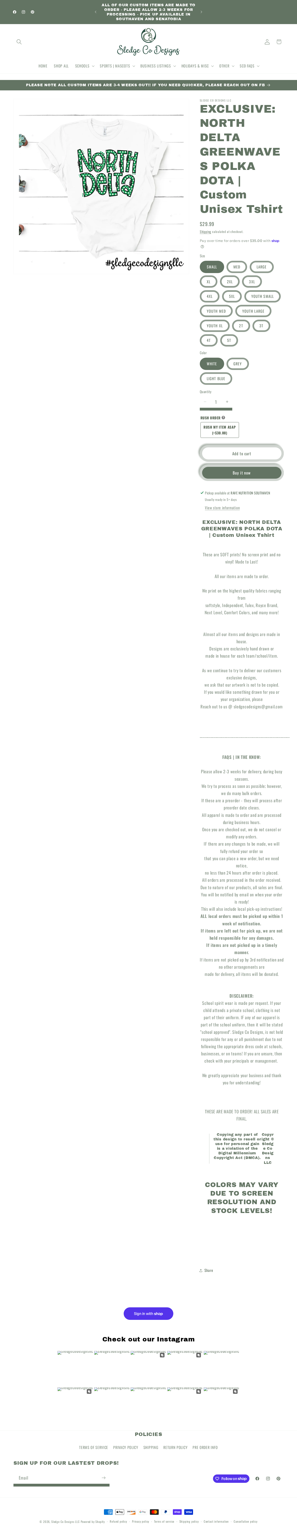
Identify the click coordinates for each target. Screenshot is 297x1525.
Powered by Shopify (93, 1521)
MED (236, 267)
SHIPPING (150, 1447)
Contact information (216, 1521)
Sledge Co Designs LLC (65, 1521)
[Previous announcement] (95, 12)
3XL (252, 281)
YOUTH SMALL (262, 296)
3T (261, 325)
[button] (19, 42)
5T (229, 340)
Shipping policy (189, 1521)
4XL (210, 296)
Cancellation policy (245, 1521)
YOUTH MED (216, 311)
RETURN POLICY (175, 1447)
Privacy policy (140, 1521)
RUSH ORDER (210, 417)
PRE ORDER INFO (205, 1447)
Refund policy (118, 1521)
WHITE (212, 363)
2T (241, 325)
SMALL (212, 267)
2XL (230, 281)
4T (209, 340)
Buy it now (242, 473)
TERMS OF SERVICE (93, 1447)
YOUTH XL (215, 325)
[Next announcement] (201, 12)
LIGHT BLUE (216, 378)
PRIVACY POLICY (125, 1447)
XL (208, 281)
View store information (222, 507)
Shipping (205, 231)
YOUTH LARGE (253, 311)
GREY (237, 363)
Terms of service (164, 1521)
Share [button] (208, 1270)
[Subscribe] (104, 1478)
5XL (232, 296)
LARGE (262, 267)
